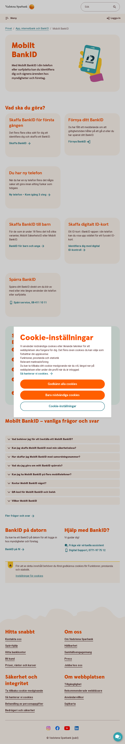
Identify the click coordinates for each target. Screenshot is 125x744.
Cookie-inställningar (62, 406)
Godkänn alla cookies (62, 384)
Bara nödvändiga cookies (62, 395)
